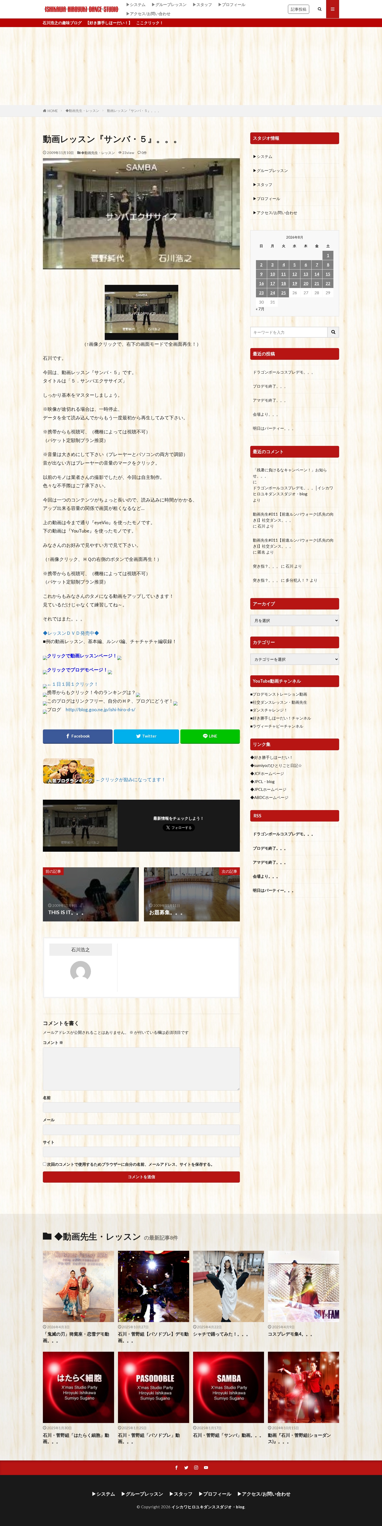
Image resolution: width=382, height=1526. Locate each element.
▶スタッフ (202, 4)
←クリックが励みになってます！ (131, 780)
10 (272, 274)
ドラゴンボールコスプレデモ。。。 (284, 372)
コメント (53, 1042)
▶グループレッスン (169, 4)
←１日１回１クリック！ (72, 684)
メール (49, 1120)
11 (283, 274)
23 (261, 292)
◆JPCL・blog (262, 781)
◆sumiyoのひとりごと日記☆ (276, 765)
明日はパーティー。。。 (274, 428)
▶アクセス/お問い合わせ (148, 13)
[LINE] (210, 736)
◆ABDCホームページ (269, 797)
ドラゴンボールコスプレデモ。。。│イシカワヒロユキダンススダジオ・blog (293, 490)
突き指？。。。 (266, 566)
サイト (49, 1142)
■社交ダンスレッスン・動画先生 (278, 702)
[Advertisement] (191, 66)
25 (283, 292)
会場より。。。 (266, 414)
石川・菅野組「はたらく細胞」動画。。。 (76, 1438)
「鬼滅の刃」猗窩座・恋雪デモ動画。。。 (76, 1337)
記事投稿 (298, 9)
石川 (261, 526)
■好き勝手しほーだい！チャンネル (280, 718)
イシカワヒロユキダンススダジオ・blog (208, 1506)
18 (283, 283)
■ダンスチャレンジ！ (269, 710)
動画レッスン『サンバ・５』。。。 (134, 110)
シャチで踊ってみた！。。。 (222, 1334)
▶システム (136, 4)
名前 (47, 1098)
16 (261, 283)
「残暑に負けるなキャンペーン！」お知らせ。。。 (290, 472)
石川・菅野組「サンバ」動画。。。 (228, 1435)
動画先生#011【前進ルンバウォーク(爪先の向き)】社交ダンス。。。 (293, 517)
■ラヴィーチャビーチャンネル (276, 726)
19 (294, 283)
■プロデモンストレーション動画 (278, 694)
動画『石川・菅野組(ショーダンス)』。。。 (299, 1438)
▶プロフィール (231, 4)
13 (306, 274)
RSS (257, 815)
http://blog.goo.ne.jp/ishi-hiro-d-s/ (100, 709)
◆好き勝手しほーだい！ (271, 757)
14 (316, 274)
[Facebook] (78, 736)
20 (306, 283)
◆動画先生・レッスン (82, 110)
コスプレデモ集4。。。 (291, 1334)
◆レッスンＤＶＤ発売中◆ (71, 633)
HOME (53, 111)
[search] (333, 332)
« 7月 (260, 308)
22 (328, 283)
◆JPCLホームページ (268, 789)
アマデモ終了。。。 (270, 400)
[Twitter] (146, 736)
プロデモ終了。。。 (270, 386)
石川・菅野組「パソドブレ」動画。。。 (149, 1438)
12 (294, 274)
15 (328, 274)
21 (316, 283)
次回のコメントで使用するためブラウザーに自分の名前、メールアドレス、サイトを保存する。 (131, 1164)
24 (272, 292)
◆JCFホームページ (267, 773)
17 (272, 283)
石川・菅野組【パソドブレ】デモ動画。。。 (153, 1337)
